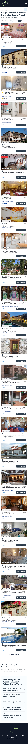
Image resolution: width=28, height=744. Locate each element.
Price (9, 20)
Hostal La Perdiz (6, 198)
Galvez (11, 647)
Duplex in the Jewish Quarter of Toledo (12, 225)
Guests (14, 20)
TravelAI (18, 735)
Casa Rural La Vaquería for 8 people (11, 382)
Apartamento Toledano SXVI (9, 251)
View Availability (21, 46)
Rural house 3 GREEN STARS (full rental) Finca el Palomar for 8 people (12, 278)
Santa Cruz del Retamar (14, 306)
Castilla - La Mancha (5, 148)
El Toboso (11, 490)
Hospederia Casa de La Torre (10, 67)
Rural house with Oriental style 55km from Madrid (13, 304)
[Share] (25, 9)
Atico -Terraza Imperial (8, 41)
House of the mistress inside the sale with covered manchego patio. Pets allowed (13, 488)
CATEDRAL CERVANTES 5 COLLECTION (12, 93)
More (20, 20)
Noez (11, 385)
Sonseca (11, 201)
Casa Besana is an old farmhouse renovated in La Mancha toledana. (14, 173)
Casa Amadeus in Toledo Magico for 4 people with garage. (12, 409)
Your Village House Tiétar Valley (10, 619)
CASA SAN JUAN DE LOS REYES (10, 540)
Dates (3, 20)
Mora (10, 280)
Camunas (11, 175)
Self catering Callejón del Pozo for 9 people (14, 645)
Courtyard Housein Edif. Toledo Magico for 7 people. (13, 593)
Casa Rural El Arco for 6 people (10, 356)
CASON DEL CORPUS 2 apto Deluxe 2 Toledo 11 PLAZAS (14, 567)
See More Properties (14, 654)
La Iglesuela (12, 621)
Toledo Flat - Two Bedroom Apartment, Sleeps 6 (12, 435)
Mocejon (11, 148)
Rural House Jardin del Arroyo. (10, 461)
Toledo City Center (8, 43)
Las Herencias (12, 332)
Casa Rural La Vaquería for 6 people (11, 514)
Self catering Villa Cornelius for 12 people (13, 330)
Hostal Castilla (6, 146)
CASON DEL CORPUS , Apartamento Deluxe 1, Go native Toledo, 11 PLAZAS (13, 120)
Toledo (3, 43)
